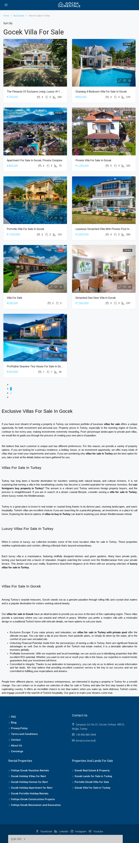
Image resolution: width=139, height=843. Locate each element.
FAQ (13, 716)
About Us (16, 745)
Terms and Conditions (24, 734)
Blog (13, 722)
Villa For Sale (14, 297)
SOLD (61, 250)
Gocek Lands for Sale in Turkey (93, 776)
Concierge (17, 751)
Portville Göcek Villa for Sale (92, 782)
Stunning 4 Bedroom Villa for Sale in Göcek (101, 91)
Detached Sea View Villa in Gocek (95, 297)
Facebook (46, 831)
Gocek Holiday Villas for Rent (28, 776)
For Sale (59, 44)
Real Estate (18, 15)
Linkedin (63, 831)
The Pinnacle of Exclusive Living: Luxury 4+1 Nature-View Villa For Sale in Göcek (55, 91)
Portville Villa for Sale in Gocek (25, 229)
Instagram (81, 831)
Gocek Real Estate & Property (92, 770)
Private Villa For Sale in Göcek (93, 160)
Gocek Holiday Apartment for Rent (31, 787)
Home (6, 15)
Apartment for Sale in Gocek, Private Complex (34, 160)
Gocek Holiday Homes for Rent (29, 782)
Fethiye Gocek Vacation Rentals (30, 770)
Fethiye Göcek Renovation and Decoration (36, 805)
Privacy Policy (19, 728)
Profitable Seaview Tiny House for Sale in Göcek (36, 366)
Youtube (98, 831)
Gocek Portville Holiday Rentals (29, 793)
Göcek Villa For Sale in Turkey (92, 787)
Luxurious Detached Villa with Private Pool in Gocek (106, 229)
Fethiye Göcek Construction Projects (33, 799)
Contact (16, 739)
